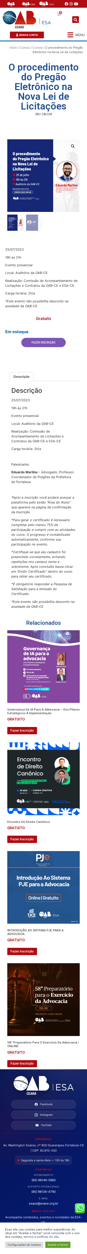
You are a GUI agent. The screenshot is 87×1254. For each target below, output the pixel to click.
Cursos (25, 47)
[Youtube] (76, 4)
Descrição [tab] (22, 377)
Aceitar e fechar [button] (58, 1244)
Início (13, 47)
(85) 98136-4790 (43, 1192)
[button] (75, 19)
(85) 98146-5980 (44, 1180)
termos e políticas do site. (41, 1237)
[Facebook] (66, 4)
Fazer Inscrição (43, 342)
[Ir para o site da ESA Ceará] (43, 1085)
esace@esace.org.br (43, 1203)
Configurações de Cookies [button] (24, 1244)
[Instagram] (71, 4)
